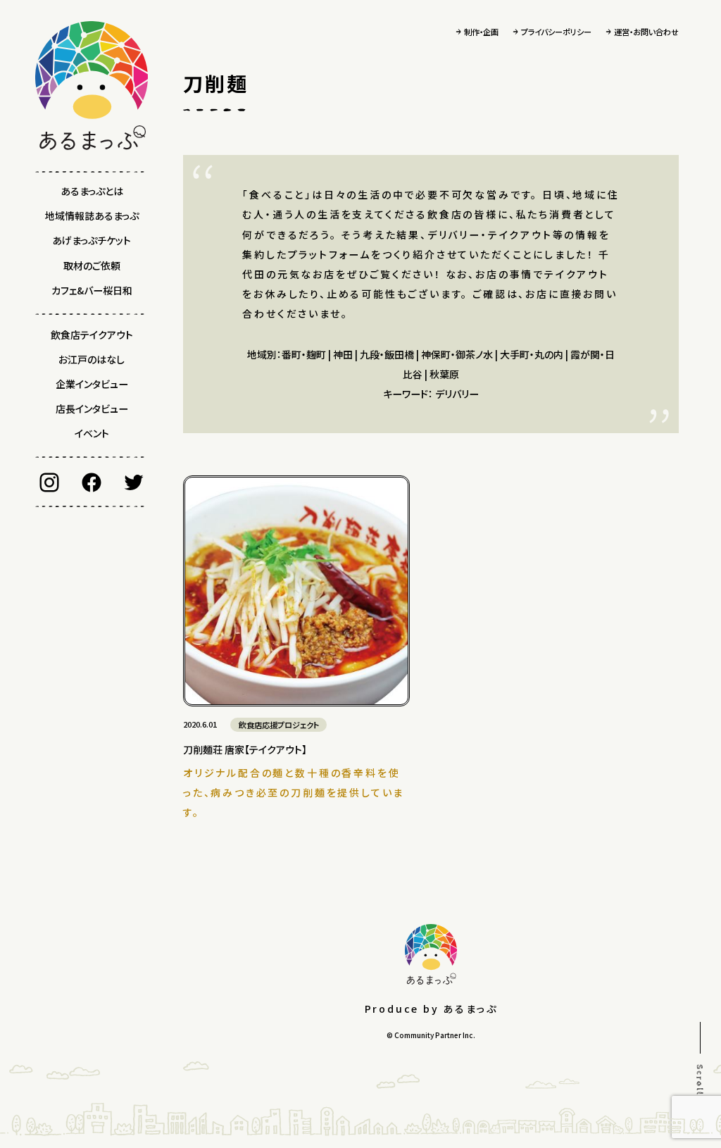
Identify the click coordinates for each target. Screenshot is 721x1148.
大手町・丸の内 (531, 354)
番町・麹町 (304, 354)
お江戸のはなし (91, 359)
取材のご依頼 (91, 265)
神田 (343, 354)
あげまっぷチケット (91, 240)
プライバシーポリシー (556, 31)
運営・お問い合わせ (646, 31)
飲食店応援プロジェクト (279, 724)
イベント (92, 433)
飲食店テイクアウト (92, 334)
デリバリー (457, 394)
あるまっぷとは (92, 191)
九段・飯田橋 (387, 354)
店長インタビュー (92, 408)
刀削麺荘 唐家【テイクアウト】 (245, 749)
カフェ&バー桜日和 (91, 290)
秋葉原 (444, 374)
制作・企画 (481, 31)
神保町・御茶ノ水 (457, 354)
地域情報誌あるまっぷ (92, 215)
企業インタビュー (92, 384)
